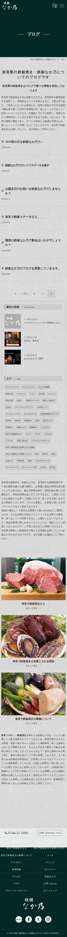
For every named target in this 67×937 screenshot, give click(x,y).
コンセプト (45, 427)
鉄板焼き (33, 427)
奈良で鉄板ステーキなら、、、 (25, 216)
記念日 (8, 407)
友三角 (41, 394)
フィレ (32, 394)
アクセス (9, 441)
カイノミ (51, 394)
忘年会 (8, 421)
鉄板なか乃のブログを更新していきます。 (33, 268)
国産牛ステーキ (32, 400)
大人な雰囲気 (44, 387)
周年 (37, 421)
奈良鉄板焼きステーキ (49, 414)
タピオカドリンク (42, 461)
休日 (53, 454)
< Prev (25, 293)
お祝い (19, 400)
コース (28, 434)
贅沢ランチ (47, 421)
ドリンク (48, 434)
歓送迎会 (28, 421)
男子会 (52, 467)
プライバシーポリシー (40, 441)
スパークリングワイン (24, 407)
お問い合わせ (22, 441)
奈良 (36, 454)
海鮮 (30, 461)
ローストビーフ (12, 467)
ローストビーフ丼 (29, 467)
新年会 (17, 421)
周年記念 (9, 400)
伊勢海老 (20, 461)
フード (37, 434)
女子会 (43, 467)
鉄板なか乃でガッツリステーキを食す (27, 165)
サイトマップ (50, 891)
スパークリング (12, 387)
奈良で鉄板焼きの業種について (18, 454)
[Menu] (62, 5)
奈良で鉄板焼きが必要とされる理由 (20, 447)
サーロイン (21, 394)
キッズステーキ (30, 414)
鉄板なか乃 (21, 427)
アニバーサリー (28, 387)
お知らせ (9, 461)
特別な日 (9, 394)
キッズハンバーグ (13, 414)
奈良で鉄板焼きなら (14, 434)
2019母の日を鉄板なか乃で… (24, 141)
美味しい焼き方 (49, 400)
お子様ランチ (42, 407)
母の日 (45, 454)
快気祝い (9, 427)
